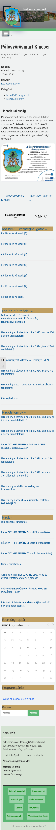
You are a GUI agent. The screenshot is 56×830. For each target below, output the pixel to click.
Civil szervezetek (36, 799)
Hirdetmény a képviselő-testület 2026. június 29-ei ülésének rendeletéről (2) (27, 418)
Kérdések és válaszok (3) (14, 275)
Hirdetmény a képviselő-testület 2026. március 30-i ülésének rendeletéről (25, 474)
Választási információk (38, 816)
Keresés (33, 713)
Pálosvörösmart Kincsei (12, 197)
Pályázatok (33, 808)
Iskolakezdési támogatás (14, 521)
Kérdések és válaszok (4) (14, 264)
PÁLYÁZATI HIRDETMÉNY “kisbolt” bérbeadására (25, 532)
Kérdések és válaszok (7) (14, 233)
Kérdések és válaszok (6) (14, 243)
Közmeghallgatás (10, 398)
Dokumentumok (14, 816)
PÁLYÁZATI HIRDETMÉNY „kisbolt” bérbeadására (25, 542)
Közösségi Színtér (10, 83)
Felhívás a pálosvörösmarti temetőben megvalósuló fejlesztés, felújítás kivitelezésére (19, 318)
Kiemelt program (40, 54)
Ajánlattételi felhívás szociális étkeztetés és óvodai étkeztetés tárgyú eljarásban (24, 576)
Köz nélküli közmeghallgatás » (24, 229)
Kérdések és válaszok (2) (14, 286)
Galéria (19, 808)
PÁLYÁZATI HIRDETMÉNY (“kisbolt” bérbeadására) (26, 553)
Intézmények (16, 799)
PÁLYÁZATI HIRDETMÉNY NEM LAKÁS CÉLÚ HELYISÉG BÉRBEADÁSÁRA (23, 446)
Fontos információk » (17, 311)
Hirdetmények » (14, 412)
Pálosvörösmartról (17, 791)
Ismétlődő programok (21, 54)
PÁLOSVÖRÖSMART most (28, 216)
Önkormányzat (38, 791)
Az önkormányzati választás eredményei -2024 (25, 360)
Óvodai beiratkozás (11, 564)
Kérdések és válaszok (12, 296)
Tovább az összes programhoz (17, 699)
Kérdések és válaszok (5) (14, 254)
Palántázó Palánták (40, 197)
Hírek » (7, 517)
